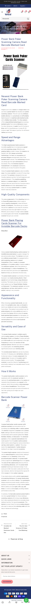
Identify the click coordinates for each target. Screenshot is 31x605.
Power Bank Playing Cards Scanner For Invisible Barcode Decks (14, 223)
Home (4, 26)
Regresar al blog (17, 539)
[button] (29, 12)
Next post (21, 527)
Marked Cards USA (21, 589)
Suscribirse (7, 581)
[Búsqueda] (28, 19)
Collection (16, 602)
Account (9, 602)
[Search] (22, 602)
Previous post (9, 528)
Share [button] (5, 513)
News (9, 26)
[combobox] (15, 19)
